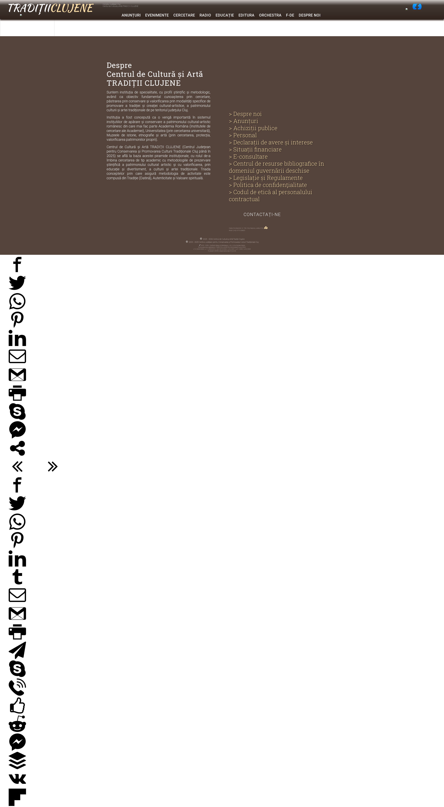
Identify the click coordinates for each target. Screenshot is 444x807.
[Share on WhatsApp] (17, 309)
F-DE (290, 15)
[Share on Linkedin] (17, 345)
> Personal (243, 135)
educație (225, 15)
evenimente (157, 15)
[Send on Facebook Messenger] (17, 437)
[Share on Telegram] (17, 658)
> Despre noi (245, 113)
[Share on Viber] (17, 694)
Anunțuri (131, 15)
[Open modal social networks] (17, 456)
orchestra (270, 15)
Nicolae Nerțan (240, 245)
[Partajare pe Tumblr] (17, 584)
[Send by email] (17, 364)
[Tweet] (17, 290)
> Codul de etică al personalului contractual (270, 196)
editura (246, 15)
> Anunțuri (243, 120)
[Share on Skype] (17, 419)
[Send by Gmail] (17, 382)
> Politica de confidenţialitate (268, 184)
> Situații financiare (255, 149)
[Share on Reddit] (17, 731)
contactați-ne (262, 214)
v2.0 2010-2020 (222, 249)
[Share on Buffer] (17, 768)
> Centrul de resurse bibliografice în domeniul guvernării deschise (276, 167)
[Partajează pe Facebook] (17, 272)
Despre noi (310, 15)
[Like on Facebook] (17, 713)
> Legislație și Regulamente (266, 177)
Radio (205, 15)
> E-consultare (248, 156)
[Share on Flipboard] (17, 805)
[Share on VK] (17, 786)
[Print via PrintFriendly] (17, 400)
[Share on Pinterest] (17, 327)
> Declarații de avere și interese (271, 142)
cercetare (184, 15)
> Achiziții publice (253, 128)
